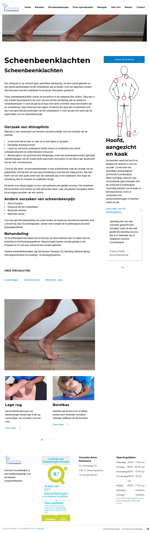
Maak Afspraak (124, 59)
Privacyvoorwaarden (132, 529)
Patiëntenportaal (111, 529)
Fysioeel (40, 528)
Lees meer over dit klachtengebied (115, 210)
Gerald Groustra (32, 280)
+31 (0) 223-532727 (88, 475)
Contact (140, 7)
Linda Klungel (11, 280)
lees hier (136, 500)
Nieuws (128, 7)
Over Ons (116, 7)
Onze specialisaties (83, 7)
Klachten (39, 7)
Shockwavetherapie (58, 7)
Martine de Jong (53, 280)
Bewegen (102, 7)
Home (28, 7)
